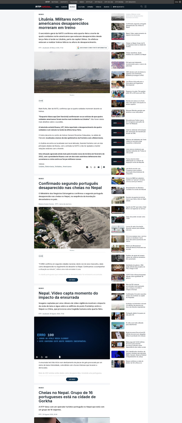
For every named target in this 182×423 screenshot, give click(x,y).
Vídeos (98, 7)
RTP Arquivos (131, 2)
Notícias (55, 2)
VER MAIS (72, 280)
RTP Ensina (119, 2)
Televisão (73, 2)
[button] (142, 7)
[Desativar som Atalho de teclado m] (46, 357)
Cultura (81, 7)
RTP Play (89, 2)
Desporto (64, 2)
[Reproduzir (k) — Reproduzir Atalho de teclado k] (37, 357)
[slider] (79, 357)
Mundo (72, 7)
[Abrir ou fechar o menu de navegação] (144, 6)
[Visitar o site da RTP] (48, 2)
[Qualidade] (102, 357)
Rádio (82, 2)
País (57, 7)
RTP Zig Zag (109, 2)
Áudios (106, 7)
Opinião (90, 7)
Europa (64, 7)
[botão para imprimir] (103, 168)
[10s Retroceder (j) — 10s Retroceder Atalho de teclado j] (41, 357)
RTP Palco (98, 2)
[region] (72, 338)
